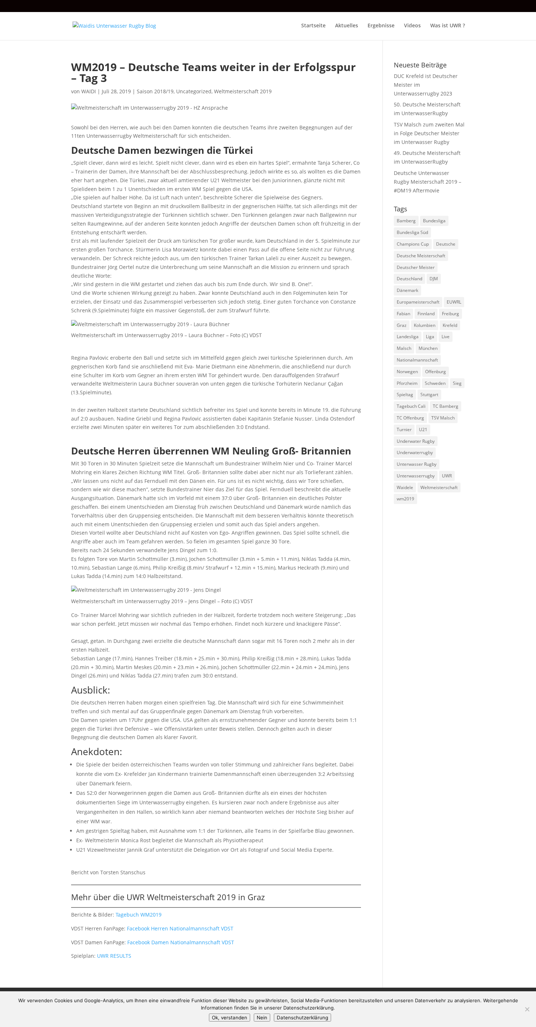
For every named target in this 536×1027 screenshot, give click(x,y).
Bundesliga (434, 221)
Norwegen (407, 371)
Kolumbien (424, 325)
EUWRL (454, 302)
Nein (262, 1017)
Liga (430, 336)
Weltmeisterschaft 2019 (243, 91)
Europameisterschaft (418, 302)
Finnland (426, 314)
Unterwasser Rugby (416, 464)
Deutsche (445, 244)
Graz (402, 325)
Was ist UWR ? (447, 26)
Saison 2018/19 (155, 91)
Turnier (404, 429)
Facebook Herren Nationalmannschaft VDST (180, 928)
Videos (412, 26)
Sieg (457, 383)
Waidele (405, 487)
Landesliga (408, 336)
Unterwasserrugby (416, 476)
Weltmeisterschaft (439, 487)
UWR (447, 476)
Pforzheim (407, 383)
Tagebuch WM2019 (139, 914)
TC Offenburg (410, 418)
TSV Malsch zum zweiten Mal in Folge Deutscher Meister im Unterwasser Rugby (429, 133)
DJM (434, 279)
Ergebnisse (381, 26)
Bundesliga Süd (412, 232)
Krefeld (450, 325)
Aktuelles (346, 26)
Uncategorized (193, 91)
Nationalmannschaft (417, 360)
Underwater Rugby (416, 441)
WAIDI (88, 91)
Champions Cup (413, 244)
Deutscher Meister (416, 267)
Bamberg (406, 221)
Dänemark (407, 290)
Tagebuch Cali (411, 406)
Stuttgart (429, 394)
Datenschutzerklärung (302, 1017)
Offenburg (435, 371)
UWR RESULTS (114, 955)
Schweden (435, 383)
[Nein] (527, 1009)
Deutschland (409, 279)
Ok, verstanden (229, 1017)
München (428, 348)
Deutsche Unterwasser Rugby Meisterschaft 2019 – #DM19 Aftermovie (427, 181)
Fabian (403, 314)
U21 (423, 429)
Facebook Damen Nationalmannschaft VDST (180, 942)
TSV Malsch (443, 418)
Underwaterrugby (415, 452)
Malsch (404, 348)
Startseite (313, 26)
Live (446, 336)
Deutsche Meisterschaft (421, 256)
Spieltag (405, 394)
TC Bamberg (445, 406)
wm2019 (405, 499)
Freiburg (450, 314)
